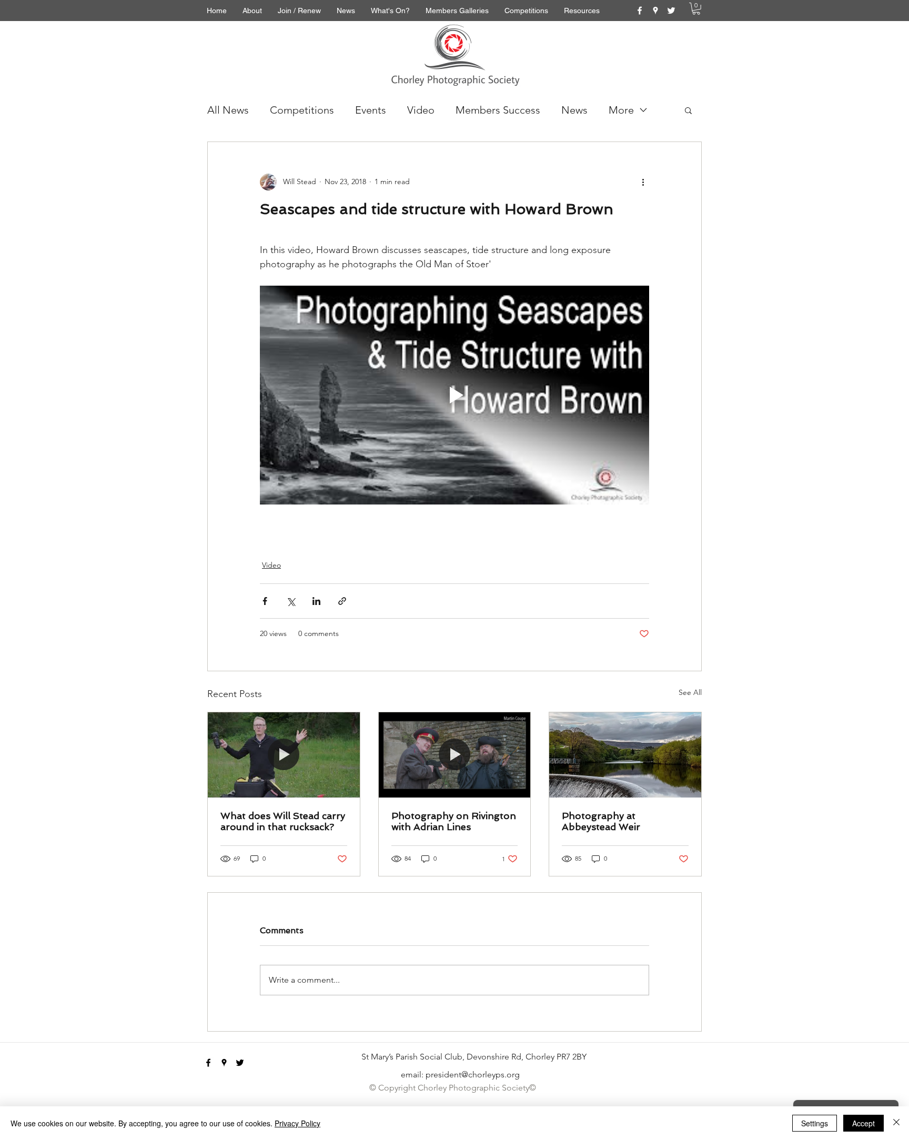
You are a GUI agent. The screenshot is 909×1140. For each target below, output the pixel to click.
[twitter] (671, 10)
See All (690, 692)
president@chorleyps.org (473, 1075)
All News (228, 110)
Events (370, 110)
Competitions (302, 110)
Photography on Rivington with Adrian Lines (453, 821)
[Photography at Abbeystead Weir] (625, 755)
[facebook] (639, 10)
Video (421, 110)
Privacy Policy (297, 1123)
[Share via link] (342, 601)
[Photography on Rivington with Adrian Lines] (455, 755)
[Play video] (454, 395)
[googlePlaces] (655, 10)
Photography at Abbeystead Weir (601, 821)
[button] (696, 9)
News (574, 110)
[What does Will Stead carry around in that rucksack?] (284, 755)
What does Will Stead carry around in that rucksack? (282, 821)
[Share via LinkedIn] (316, 601)
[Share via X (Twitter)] (291, 601)
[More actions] (643, 182)
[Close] (896, 1123)
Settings (814, 1123)
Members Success (498, 110)
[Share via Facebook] (265, 601)
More (621, 110)
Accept (863, 1123)
